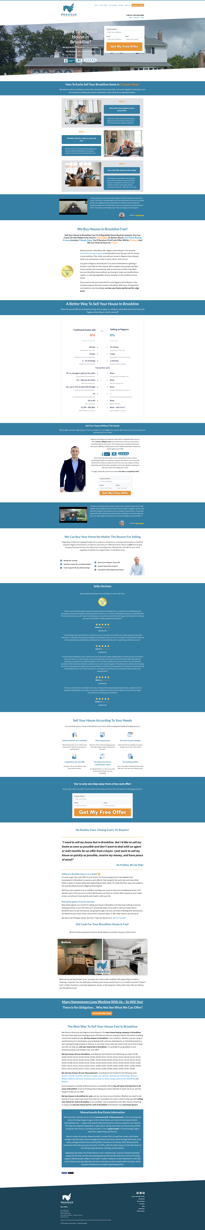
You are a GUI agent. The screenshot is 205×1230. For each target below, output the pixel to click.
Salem (106, 1078)
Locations (142, 1204)
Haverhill (78, 1075)
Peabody (87, 1078)
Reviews (121, 5)
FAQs (142, 18)
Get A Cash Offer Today (138, 1196)
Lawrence (87, 1075)
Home (96, 5)
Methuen (79, 1078)
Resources (142, 1209)
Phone (108, 36)
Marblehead (125, 1075)
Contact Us (136, 18)
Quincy (94, 1078)
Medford (71, 1078)
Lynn (100, 1075)
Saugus (113, 1078)
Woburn (65, 1081)
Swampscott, (114, 1075)
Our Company (113, 5)
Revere (100, 1078)
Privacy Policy (141, 1211)
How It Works (103, 5)
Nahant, (106, 1075)
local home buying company (91, 253)
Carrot (85, 1223)
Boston (64, 1075)
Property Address (112, 29)
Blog (130, 18)
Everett (71, 1075)
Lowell (94, 1075)
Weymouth (121, 1078)
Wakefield (131, 1078)
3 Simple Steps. (86, 240)
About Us (127, 5)
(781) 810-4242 (67, 1213)
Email (127, 36)
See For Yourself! (119, 918)
